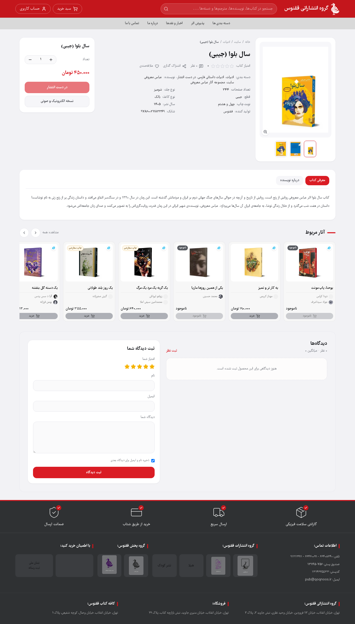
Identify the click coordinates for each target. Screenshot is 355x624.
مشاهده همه (50, 232)
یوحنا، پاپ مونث (322, 288)
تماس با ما (132, 23)
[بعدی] (24, 232)
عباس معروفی (153, 77)
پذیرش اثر (197, 23)
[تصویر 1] (310, 149)
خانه (247, 42)
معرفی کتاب (317, 180)
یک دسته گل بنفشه (45, 288)
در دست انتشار (186, 77)
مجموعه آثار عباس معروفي (207, 82)
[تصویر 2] (295, 149)
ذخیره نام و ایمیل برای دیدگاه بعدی (130, 460)
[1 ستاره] (152, 366)
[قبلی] (35, 232)
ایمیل (151, 396)
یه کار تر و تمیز (268, 288)
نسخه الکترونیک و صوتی (57, 101)
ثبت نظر (171, 350)
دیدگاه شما (148, 417)
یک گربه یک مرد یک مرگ (152, 288)
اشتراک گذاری (172, 66)
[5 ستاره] (127, 366)
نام (153, 375)
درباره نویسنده (289, 180)
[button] (295, 90)
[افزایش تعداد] (51, 60)
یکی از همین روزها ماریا (207, 288)
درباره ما (152, 23)
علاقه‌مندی (146, 66)
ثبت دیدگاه (93, 472)
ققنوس (228, 111)
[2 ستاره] (145, 366)
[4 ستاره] (133, 366)
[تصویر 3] (281, 149)
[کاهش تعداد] (30, 60)
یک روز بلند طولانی (100, 288)
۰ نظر (194, 66)
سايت (237, 42)
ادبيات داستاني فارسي (211, 77)
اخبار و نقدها (174, 23)
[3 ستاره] (139, 366)
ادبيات (226, 42)
